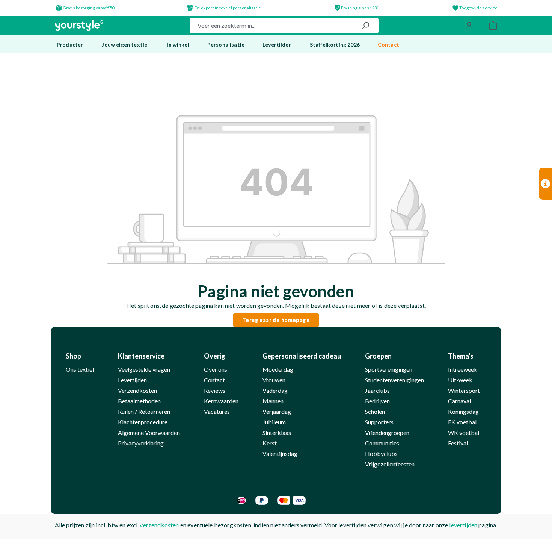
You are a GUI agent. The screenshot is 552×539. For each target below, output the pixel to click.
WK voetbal (463, 432)
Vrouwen (273, 379)
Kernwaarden (221, 400)
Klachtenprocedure (142, 421)
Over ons (215, 369)
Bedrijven (377, 400)
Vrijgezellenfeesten (390, 464)
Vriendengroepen (387, 432)
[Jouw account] (469, 25)
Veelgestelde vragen (144, 369)
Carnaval (459, 400)
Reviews (214, 390)
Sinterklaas (276, 432)
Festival (458, 443)
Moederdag (277, 369)
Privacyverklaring (141, 443)
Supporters (379, 421)
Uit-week (460, 379)
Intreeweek (462, 369)
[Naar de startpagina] (78, 25)
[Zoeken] (365, 25)
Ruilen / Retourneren (144, 411)
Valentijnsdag (279, 453)
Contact (214, 379)
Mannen (273, 400)
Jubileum (274, 421)
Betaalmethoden (139, 400)
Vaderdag (275, 390)
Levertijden (132, 379)
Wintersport (464, 390)
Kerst (269, 443)
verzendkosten (159, 524)
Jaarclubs (377, 390)
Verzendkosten (137, 390)
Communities (382, 443)
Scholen (375, 411)
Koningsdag (463, 411)
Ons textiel (80, 369)
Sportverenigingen (388, 369)
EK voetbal (462, 421)
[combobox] (271, 25)
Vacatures (217, 411)
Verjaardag (276, 411)
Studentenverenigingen (394, 379)
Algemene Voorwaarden (149, 432)
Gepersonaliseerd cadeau (301, 356)
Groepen (378, 356)
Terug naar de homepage (276, 320)
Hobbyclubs (381, 453)
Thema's (461, 356)
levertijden (463, 524)
